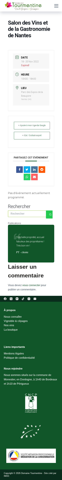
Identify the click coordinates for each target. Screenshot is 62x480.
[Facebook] (5, 298)
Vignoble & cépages (16, 321)
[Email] (34, 177)
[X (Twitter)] (11, 298)
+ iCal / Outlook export (31, 135)
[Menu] (56, 6)
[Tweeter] (27, 169)
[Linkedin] (34, 169)
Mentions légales (14, 353)
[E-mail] (35, 298)
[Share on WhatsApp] (27, 177)
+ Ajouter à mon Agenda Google (31, 125)
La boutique (11, 329)
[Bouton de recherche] (49, 214)
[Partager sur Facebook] (19, 169)
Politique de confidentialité (19, 357)
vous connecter (31, 285)
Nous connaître (13, 316)
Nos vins (9, 325)
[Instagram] (29, 298)
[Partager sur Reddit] (42, 169)
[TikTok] (23, 298)
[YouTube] (17, 298)
